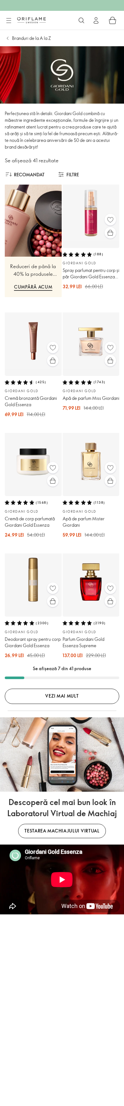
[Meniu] (8, 21)
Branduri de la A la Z (31, 38)
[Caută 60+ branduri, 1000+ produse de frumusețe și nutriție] (81, 20)
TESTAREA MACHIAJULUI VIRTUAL (62, 831)
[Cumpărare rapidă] (110, 232)
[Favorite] (110, 219)
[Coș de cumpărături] (112, 20)
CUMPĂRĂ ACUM (33, 287)
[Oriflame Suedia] (31, 20)
